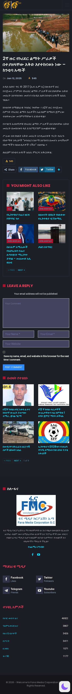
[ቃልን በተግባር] (51, 233)
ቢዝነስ (6, 648)
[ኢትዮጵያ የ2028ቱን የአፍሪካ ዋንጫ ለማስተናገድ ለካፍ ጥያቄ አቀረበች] (53, 432)
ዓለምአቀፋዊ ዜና (10, 625)
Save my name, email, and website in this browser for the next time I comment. (36, 358)
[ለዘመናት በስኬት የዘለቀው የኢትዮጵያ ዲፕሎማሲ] (51, 201)
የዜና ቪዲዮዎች (10, 633)
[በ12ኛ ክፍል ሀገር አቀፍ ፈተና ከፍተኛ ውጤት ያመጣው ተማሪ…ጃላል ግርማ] (18, 395)
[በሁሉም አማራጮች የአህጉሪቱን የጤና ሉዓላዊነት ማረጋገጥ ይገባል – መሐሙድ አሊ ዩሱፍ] (20, 233)
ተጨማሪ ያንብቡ (36, 547)
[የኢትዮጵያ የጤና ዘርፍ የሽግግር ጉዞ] (20, 201)
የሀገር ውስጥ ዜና (46, 208)
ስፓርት (6, 641)
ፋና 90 (6, 656)
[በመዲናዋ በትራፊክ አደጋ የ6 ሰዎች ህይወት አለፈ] (18, 432)
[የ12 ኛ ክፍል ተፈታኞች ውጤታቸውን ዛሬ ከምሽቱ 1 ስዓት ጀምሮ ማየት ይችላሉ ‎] (53, 395)
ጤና (9, 208)
